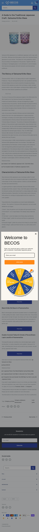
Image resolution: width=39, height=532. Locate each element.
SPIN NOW (19, 262)
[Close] (36, 234)
